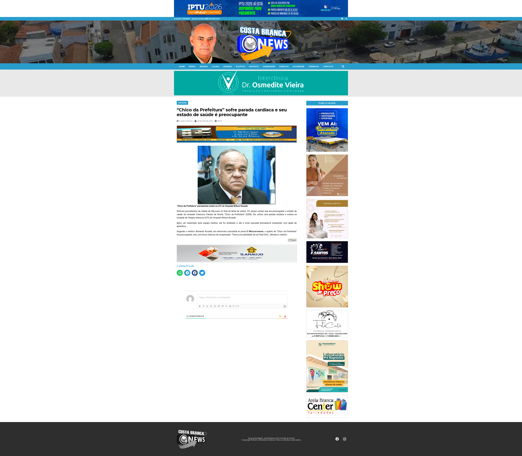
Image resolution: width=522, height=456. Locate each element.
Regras (204, 66)
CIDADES (227, 66)
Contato (328, 66)
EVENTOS (284, 66)
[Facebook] (342, 19)
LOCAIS (215, 66)
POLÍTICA (240, 66)
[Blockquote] (222, 306)
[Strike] (211, 306)
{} (234, 306)
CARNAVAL (313, 66)
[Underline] (207, 306)
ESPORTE (254, 66)
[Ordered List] (215, 306)
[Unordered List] (219, 306)
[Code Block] (226, 306)
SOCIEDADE (298, 66)
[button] (343, 66)
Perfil (192, 66)
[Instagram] (346, 19)
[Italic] (203, 306)
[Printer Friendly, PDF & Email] (292, 240)
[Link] (230, 306)
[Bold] (200, 306)
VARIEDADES (269, 66)
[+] (237, 306)
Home (182, 66)
